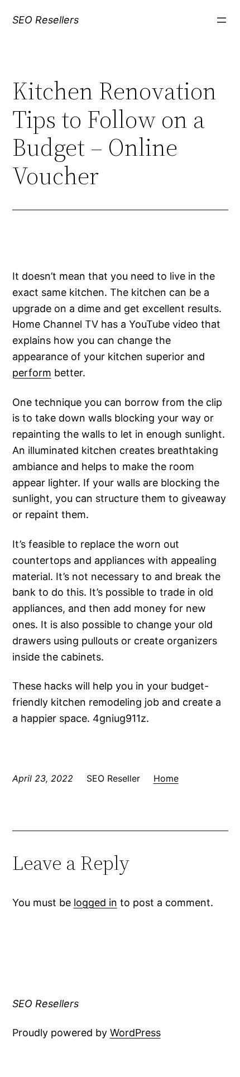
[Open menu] (221, 20)
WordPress (135, 1032)
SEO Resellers (45, 20)
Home (166, 778)
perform (31, 373)
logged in (95, 902)
